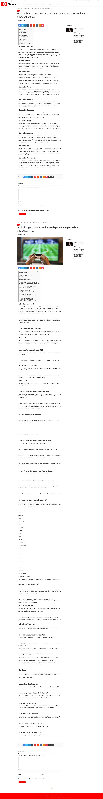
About (45, 796)
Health (43, 4)
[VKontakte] (37, 25)
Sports (57, 4)
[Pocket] (42, 25)
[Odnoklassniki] (40, 25)
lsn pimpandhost (23, 32)
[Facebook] (19, 25)
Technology (48, 4)
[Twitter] (22, 25)
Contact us (62, 4)
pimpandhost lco (23, 33)
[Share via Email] (49, 177)
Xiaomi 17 (66, 796)
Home (18, 8)
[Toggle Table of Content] (30, 29)
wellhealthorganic (60, 796)
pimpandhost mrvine (24, 40)
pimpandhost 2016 (23, 39)
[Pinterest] (31, 25)
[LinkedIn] (25, 25)
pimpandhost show (23, 35)
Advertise (49, 796)
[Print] (52, 177)
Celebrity (32, 4)
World (22, 4)
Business (27, 4)
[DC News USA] (8, 4)
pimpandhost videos (24, 36)
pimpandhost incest (23, 31)
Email (19, 206)
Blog (21, 8)
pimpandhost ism (23, 42)
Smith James (20, 20)
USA (19, 4)
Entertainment (38, 4)
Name (19, 201)
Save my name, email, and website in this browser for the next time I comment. (34, 210)
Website (42, 206)
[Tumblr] (28, 25)
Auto (53, 4)
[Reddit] (34, 25)
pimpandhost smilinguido (25, 43)
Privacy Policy (41, 796)
